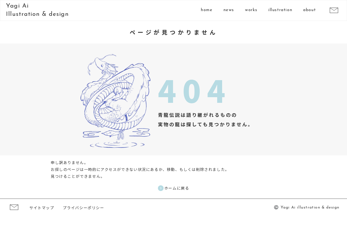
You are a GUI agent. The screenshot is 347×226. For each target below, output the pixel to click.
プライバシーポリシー (83, 207)
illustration (280, 10)
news (229, 10)
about (309, 10)
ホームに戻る (176, 188)
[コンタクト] (334, 10)
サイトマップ (41, 207)
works (251, 10)
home (206, 10)
